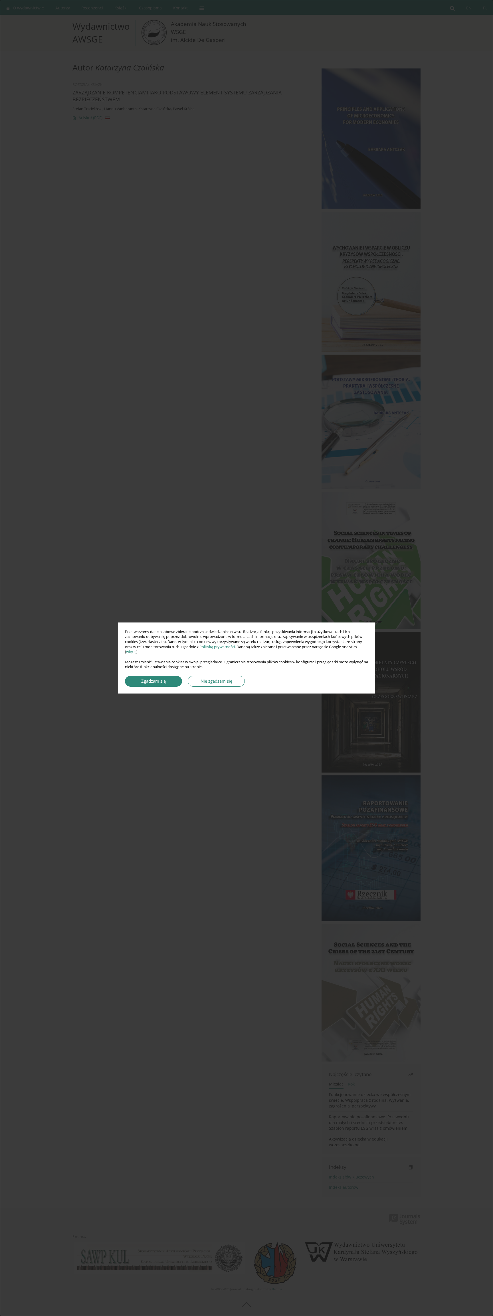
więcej (131, 651)
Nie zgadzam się (216, 681)
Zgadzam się (153, 681)
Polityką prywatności (217, 646)
